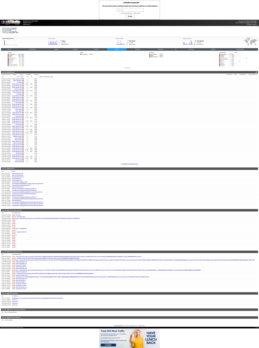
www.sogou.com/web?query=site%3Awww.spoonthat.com (24, 188)
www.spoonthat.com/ (16, 178)
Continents (96, 49)
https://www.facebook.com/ (17, 173)
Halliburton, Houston (17, 136)
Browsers (213, 49)
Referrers (56, 49)
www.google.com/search (21, 265)
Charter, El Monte (18, 137)
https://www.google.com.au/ (22, 275)
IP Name (21, 74)
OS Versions (191, 49)
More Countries (127, 67)
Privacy (257, 327)
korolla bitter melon (21, 216)
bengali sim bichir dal (21, 231)
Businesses (252, 74)
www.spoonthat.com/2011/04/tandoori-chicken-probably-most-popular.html (27, 183)
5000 (8, 168)
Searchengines (32, 49)
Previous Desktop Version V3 (131, 325)
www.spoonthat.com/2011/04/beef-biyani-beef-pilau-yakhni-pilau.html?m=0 (27, 198)
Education (243, 74)
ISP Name (36, 74)
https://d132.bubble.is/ (16, 200)
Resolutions (160, 49)
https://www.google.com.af (21, 278)
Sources (9, 49)
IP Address (28, 74)
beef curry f (18, 215)
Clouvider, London (18, 89)
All (236, 74)
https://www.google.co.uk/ (21, 261)
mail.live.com (15, 299)
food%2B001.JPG (23, 228)
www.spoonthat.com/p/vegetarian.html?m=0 (21, 185)
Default (14, 74)
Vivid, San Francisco (17, 92)
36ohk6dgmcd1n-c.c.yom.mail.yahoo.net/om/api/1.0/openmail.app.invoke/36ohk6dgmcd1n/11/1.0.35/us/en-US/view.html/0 (37, 298)
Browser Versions (240, 49)
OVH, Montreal (19, 153)
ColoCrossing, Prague (17, 143)
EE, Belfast (19, 82)
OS (175, 49)
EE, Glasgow (19, 94)
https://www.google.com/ (21, 266)
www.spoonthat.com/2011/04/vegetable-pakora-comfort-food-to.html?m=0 (27, 192)
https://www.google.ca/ (21, 280)
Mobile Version (141, 325)
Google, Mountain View (17, 78)
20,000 (8, 72)
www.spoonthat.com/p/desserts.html (19, 181)
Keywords (75, 49)
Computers (137, 49)
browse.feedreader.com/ (17, 180)
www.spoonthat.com (11, 29)
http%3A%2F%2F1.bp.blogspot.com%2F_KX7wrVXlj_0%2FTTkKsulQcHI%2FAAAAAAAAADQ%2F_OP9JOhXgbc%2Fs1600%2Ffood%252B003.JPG (49, 218)
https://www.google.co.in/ (21, 263)
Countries (117, 49)
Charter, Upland (18, 102)
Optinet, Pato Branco (17, 80)
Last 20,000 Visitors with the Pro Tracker (129, 163)
